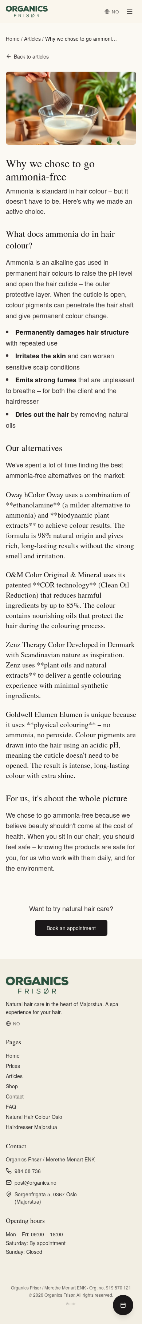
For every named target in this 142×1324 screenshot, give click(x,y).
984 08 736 (28, 1171)
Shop (12, 1086)
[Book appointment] (123, 1305)
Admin (71, 1303)
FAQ (11, 1106)
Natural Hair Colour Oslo (34, 1116)
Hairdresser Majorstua (31, 1126)
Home (13, 38)
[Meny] (129, 11)
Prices (13, 1065)
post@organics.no (35, 1182)
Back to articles (31, 56)
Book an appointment (71, 928)
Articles (32, 38)
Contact (15, 1096)
